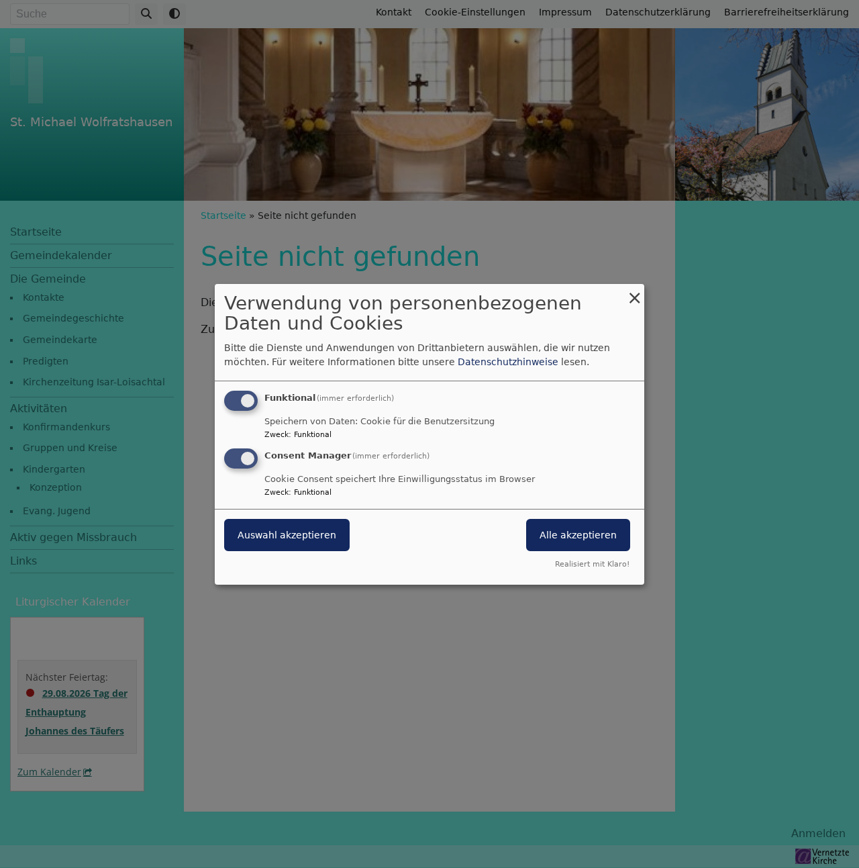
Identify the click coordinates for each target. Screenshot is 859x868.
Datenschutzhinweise (508, 361)
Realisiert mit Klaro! (592, 564)
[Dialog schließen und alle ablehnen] (634, 291)
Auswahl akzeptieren (287, 535)
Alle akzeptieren (578, 535)
